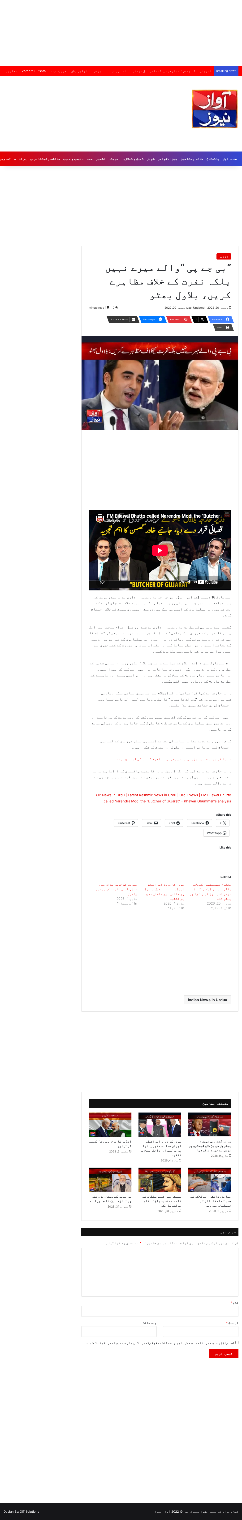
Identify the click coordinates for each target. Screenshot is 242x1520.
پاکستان (213, 158)
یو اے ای (20, 158)
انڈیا (224, 256)
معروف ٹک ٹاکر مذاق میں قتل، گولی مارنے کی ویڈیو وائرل (116, 889)
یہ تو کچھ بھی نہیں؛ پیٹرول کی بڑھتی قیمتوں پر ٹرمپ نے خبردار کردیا (210, 1145)
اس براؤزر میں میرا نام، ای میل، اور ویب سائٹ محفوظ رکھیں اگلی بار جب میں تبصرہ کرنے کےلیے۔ (160, 1343)
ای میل (232, 1323)
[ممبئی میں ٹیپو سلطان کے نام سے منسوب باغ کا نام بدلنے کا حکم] (159, 1180)
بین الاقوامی (167, 158)
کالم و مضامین (192, 158)
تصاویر (11, 71)
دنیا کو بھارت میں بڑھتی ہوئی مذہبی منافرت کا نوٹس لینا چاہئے (174, 759)
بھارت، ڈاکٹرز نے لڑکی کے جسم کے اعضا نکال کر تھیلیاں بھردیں (210, 1200)
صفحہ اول (230, 158)
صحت (90, 158)
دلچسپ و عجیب (73, 158)
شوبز (151, 158)
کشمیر (100, 158)
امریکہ (114, 158)
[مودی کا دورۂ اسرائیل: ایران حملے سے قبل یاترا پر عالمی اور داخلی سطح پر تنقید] (159, 1125)
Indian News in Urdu (206, 999)
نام (234, 1302)
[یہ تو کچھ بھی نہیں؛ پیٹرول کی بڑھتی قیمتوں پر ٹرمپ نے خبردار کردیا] (209, 1125)
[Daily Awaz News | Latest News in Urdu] (214, 109)
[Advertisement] (121, 33)
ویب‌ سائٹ (150, 1323)
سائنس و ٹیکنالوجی (45, 158)
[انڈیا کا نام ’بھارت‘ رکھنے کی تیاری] (110, 1125)
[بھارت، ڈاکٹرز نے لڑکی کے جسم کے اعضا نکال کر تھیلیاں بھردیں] (209, 1180)
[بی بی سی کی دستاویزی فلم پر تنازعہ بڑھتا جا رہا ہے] (110, 1180)
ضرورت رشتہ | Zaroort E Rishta (44, 71)
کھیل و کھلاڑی (133, 158)
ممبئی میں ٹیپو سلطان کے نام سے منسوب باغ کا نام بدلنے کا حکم (162, 1200)
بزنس (97, 71)
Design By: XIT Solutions (21, 1511)
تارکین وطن (80, 71)
